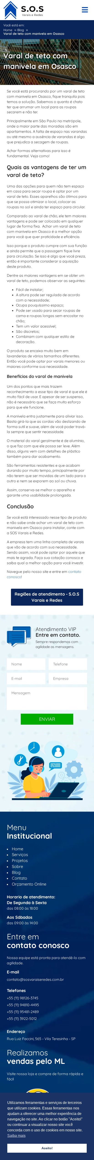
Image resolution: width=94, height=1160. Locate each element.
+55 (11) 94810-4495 (23, 1005)
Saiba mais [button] (16, 1136)
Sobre (17, 866)
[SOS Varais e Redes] (23, 9)
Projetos (20, 860)
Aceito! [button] (47, 1148)
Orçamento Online (29, 884)
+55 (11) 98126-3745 (22, 998)
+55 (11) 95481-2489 (23, 1011)
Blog (16, 872)
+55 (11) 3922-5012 (22, 1018)
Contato (19, 878)
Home (17, 848)
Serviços (20, 854)
